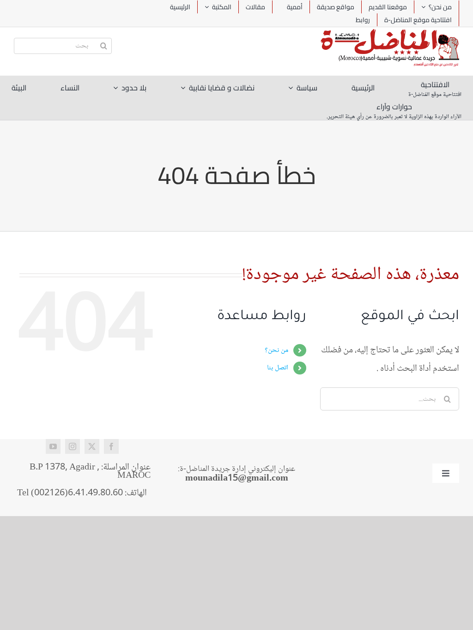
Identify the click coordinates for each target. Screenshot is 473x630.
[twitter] (92, 446)
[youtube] (53, 446)
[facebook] (111, 446)
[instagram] (72, 446)
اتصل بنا (277, 368)
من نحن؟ (276, 350)
